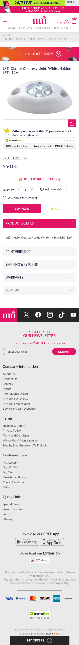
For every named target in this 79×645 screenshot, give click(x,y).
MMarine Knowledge (16, 403)
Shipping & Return (14, 425)
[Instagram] (47, 315)
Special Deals (11, 504)
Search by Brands (14, 509)
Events (7, 388)
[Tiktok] (58, 315)
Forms (7, 514)
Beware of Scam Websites (19, 408)
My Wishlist (10, 467)
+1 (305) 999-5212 (49, 10)
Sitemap (8, 519)
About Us (9, 373)
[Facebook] (35, 315)
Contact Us (10, 378)
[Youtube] (70, 315)
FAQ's (7, 487)
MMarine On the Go (15, 398)
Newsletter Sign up (15, 477)
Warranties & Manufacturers (21, 440)
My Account (10, 462)
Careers (8, 383)
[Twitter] (23, 315)
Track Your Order (14, 482)
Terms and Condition (16, 435)
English (71, 2)
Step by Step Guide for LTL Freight (24, 445)
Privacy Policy (12, 430)
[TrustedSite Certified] (39, 615)
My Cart (8, 472)
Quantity (8, 189)
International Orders (15, 393)
